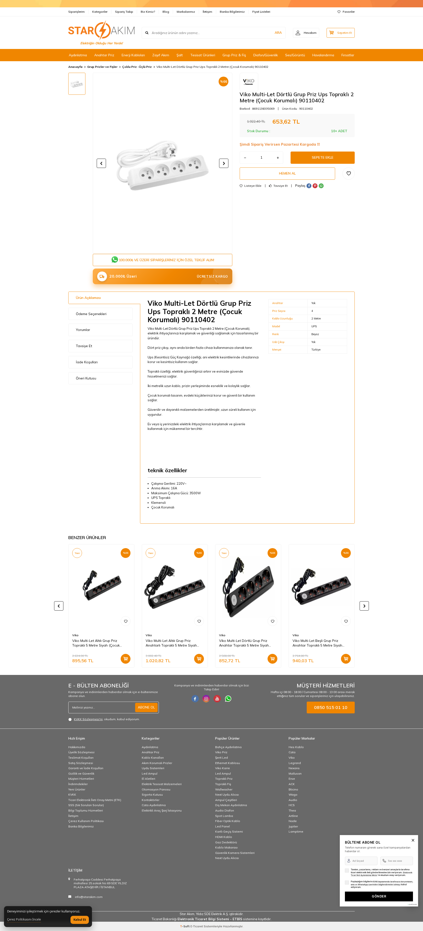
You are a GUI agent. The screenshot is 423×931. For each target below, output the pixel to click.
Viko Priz (221, 752)
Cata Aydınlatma (154, 805)
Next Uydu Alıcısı (227, 794)
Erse (292, 778)
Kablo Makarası (226, 847)
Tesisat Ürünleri (202, 55)
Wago (293, 794)
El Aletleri (148, 778)
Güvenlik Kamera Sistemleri (235, 853)
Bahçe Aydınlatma (228, 747)
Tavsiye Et (280, 185)
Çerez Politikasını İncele (24, 919)
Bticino (293, 789)
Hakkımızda (76, 747)
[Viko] (249, 82)
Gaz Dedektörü (226, 842)
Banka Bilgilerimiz (232, 11)
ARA (278, 32)
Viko (75, 635)
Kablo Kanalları (153, 757)
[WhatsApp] (228, 698)
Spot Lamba (224, 816)
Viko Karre (222, 768)
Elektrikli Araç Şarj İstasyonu (162, 810)
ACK (292, 784)
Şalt (179, 55)
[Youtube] (217, 698)
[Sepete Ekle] (125, 659)
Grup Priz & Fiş (234, 55)
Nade (293, 821)
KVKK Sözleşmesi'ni (88, 719)
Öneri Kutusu (86, 378)
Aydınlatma (78, 55)
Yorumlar (83, 330)
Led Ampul (149, 773)
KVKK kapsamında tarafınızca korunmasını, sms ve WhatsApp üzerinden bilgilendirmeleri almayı (382, 883)
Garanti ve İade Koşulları (85, 768)
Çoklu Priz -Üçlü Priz (137, 67)
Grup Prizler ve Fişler (102, 67)
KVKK (72, 794)
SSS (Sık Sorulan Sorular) (86, 805)
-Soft (185, 926)
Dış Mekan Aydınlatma (231, 805)
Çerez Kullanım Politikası (86, 821)
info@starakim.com (89, 897)
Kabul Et (79, 920)
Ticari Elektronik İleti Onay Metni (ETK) (94, 800)
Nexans (294, 768)
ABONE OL (146, 707)
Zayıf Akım (160, 55)
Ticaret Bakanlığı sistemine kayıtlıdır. (211, 919)
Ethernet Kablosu (227, 763)
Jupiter (293, 826)
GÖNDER (379, 896)
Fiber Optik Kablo (227, 821)
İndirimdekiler (78, 784)
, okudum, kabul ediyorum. (107, 719)
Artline (293, 816)
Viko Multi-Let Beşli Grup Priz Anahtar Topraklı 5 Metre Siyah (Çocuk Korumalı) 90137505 (317, 643)
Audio (293, 800)
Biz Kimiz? (148, 11)
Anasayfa (75, 67)
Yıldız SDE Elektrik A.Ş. (212, 914)
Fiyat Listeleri (261, 11)
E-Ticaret (196, 926)
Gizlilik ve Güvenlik (81, 773)
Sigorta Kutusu (152, 794)
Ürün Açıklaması (88, 297)
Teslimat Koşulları (81, 757)
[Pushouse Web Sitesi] (412, 904)
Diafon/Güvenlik (265, 55)
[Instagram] (206, 698)
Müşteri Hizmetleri (81, 778)
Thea (292, 810)
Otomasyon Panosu (156, 789)
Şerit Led (221, 757)
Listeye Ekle (252, 185)
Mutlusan (295, 773)
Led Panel (222, 826)
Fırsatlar (347, 55)
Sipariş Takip (124, 11)
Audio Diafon (224, 810)
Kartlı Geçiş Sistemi (229, 831)
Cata (292, 752)
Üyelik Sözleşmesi (81, 752)
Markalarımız (186, 11)
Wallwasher (223, 789)
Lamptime (296, 831)
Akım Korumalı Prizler (157, 763)
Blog (166, 11)
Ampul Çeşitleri (226, 800)
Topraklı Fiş (223, 784)
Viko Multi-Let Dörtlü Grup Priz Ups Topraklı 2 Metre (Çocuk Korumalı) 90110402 (212, 67)
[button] (101, 163)
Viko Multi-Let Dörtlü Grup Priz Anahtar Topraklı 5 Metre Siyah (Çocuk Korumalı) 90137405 (244, 643)
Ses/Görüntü (295, 55)
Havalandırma (323, 55)
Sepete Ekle (322, 157)
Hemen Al (287, 173)
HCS (292, 805)
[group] (162, 163)
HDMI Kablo (223, 837)
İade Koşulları (87, 362)
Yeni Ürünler (76, 789)
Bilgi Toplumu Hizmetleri (85, 810)
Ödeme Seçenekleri (91, 314)
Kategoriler (99, 11)
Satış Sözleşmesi (80, 763)
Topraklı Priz (224, 778)
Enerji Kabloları (133, 55)
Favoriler (349, 11)
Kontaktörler (150, 800)
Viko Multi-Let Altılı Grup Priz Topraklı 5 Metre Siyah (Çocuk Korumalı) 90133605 (96, 643)
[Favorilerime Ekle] (125, 621)
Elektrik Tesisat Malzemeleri (162, 784)
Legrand (295, 763)
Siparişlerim (76, 11)
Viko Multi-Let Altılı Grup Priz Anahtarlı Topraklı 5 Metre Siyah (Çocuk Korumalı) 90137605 (171, 643)
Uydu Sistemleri (153, 768)
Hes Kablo (296, 747)
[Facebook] (195, 698)
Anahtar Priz (104, 55)
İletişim (207, 11)
